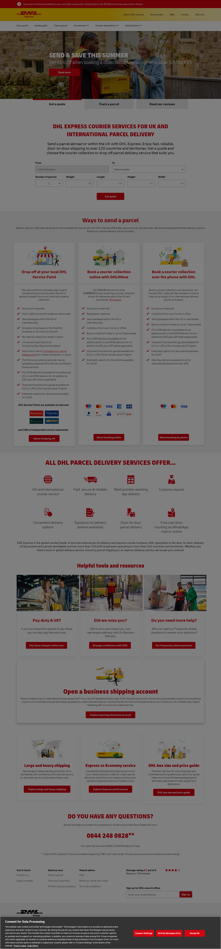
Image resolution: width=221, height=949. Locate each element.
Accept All (194, 933)
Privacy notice (20, 945)
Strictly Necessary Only (169, 933)
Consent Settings (143, 933)
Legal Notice (32, 945)
